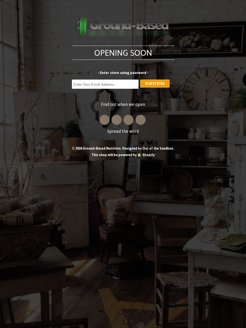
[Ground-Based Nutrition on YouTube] (140, 120)
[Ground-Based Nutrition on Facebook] (116, 120)
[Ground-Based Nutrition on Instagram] (104, 120)
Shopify (148, 155)
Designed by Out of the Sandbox (147, 148)
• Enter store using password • (123, 73)
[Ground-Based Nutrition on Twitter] (128, 120)
